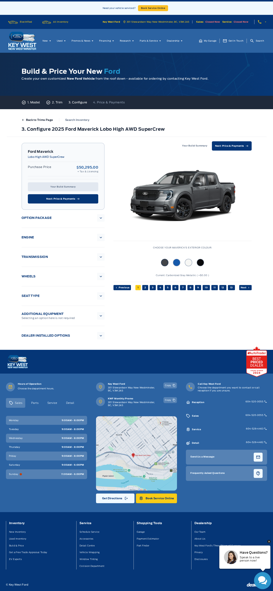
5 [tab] (167, 287)
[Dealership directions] (136, 453)
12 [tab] (223, 287)
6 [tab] (175, 287)
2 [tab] (145, 287)
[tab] (15, 403)
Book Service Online (153, 8)
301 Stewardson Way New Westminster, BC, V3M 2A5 (131, 389)
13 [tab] (231, 287)
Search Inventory (77, 119)
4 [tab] (160, 287)
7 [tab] (182, 287)
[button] (208, 41)
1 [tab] (138, 287)
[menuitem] (47, 41)
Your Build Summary (63, 186)
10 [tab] (206, 287)
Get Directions (115, 499)
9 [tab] (198, 287)
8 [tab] (190, 287)
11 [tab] (215, 287)
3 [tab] (152, 287)
